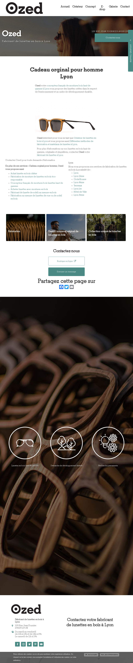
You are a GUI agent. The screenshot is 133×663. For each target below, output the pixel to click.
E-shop (102, 8)
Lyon (76, 173)
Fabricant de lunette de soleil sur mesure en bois (33, 192)
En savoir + (25, 227)
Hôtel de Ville (80, 192)
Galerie (113, 6)
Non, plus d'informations (109, 655)
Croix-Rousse (80, 179)
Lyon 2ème (79, 176)
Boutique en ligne (65, 261)
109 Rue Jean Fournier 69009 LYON (111, 32)
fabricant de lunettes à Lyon (50, 155)
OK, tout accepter (91, 655)
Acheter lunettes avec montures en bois (29, 189)
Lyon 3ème (79, 195)
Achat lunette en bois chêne (24, 174)
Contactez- (113, 38)
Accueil (65, 6)
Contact (125, 6)
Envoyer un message (66, 272)
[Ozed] (22, 8)
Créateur (77, 6)
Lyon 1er (78, 189)
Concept (90, 6)
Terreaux (78, 186)
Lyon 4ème (79, 182)
